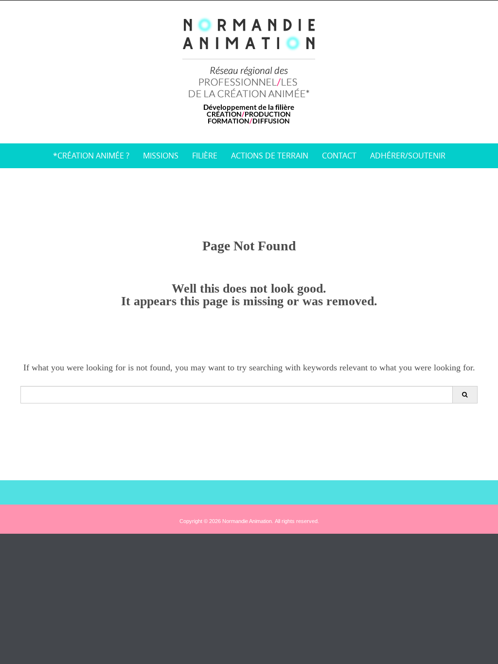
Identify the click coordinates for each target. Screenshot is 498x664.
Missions (160, 155)
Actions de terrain (269, 155)
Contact (339, 155)
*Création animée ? (91, 155)
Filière (204, 155)
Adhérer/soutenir (407, 155)
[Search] (465, 394)
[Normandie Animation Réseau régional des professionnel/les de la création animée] (249, 70)
